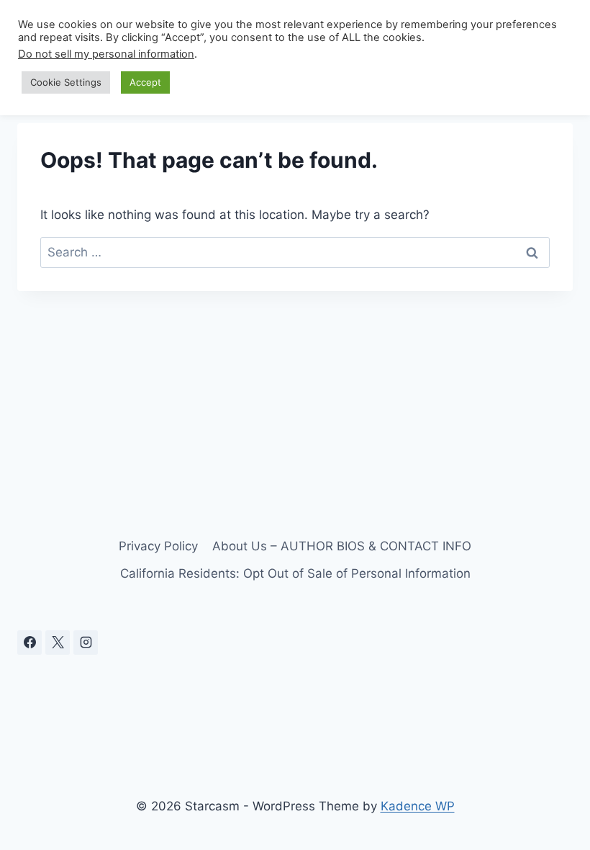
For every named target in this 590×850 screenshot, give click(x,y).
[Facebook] (29, 642)
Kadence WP (418, 806)
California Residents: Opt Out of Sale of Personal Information (295, 573)
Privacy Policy (158, 546)
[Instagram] (85, 642)
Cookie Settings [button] (65, 82)
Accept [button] (145, 82)
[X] (57, 642)
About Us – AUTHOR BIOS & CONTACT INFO (341, 546)
